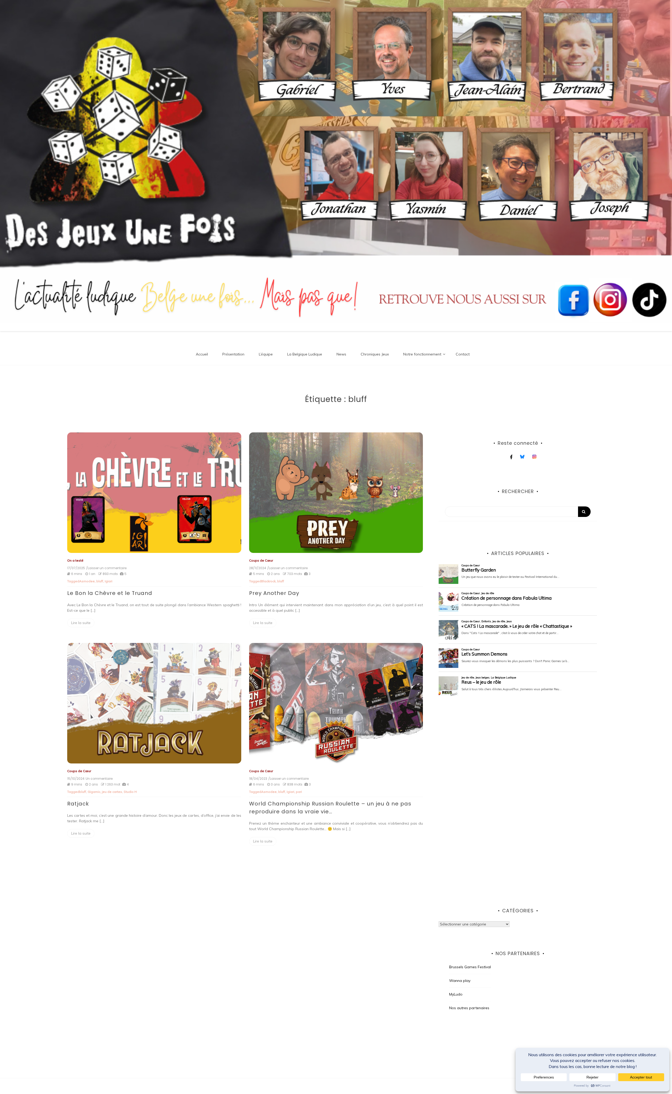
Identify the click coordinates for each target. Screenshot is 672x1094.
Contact (463, 354)
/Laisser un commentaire (106, 568)
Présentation (233, 354)
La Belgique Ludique (304, 354)
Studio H (130, 792)
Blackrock (268, 581)
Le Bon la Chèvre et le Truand (109, 593)
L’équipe (266, 354)
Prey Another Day (274, 593)
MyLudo (456, 994)
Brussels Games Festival (470, 967)
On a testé (75, 560)
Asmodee (87, 581)
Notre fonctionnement (422, 354)
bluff (99, 581)
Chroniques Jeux (375, 354)
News (341, 354)
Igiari (108, 581)
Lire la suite (81, 622)
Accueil (202, 354)
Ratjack (78, 803)
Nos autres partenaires (469, 1008)
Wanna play (459, 980)
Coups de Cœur (261, 560)
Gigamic (94, 792)
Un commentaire (99, 778)
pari (299, 792)
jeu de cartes (112, 792)
